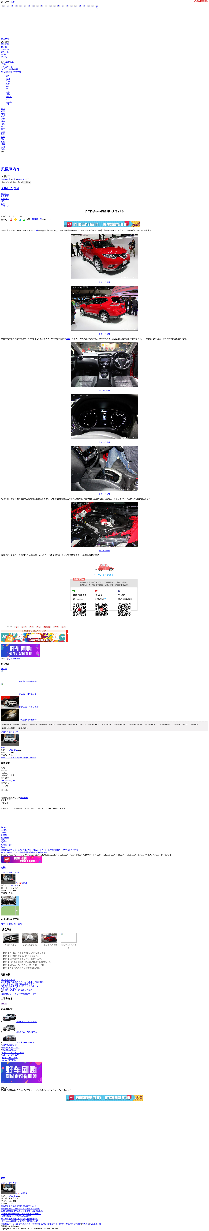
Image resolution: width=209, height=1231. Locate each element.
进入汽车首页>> (8, 980)
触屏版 (4, 47)
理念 (68, 339)
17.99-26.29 (13, 885)
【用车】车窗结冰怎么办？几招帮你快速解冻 (21, 968)
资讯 (3, 111)
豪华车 (4, 835)
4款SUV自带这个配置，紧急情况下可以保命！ (21, 1214)
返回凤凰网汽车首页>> (11, 732)
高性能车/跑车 (7, 845)
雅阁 (3, 850)
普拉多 (58, 850)
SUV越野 (5, 838)
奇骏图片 (16, 724)
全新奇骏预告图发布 (28, 720)
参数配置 (5, 196)
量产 (63, 627)
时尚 (3, 121)
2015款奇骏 (176, 724)
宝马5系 (48, 850)
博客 (3, 144)
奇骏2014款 (194, 724)
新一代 (24, 627)
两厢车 (4, 832)
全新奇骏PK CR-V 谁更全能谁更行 (16, 1216)
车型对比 (5, 54)
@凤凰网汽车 (14, 659)
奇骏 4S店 (83, 724)
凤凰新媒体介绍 (8, 1224)
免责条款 (69, 1224)
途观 (4, 1045)
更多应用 (5, 39)
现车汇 (9, 97)
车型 (8, 84)
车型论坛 (5, 206)
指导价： (5, 885)
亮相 (38, 627)
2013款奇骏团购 (106, 724)
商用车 (17, 69)
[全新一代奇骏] (104, 278)
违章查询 (5, 49)
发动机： (5, 890)
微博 (7, 62)
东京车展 (47, 627)
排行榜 (4, 57)
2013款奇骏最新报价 (163, 724)
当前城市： (6, 775)
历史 (3, 139)
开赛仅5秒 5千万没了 (10, 988)
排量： (4, 752)
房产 (3, 126)
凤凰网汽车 (10, 169)
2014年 (56, 627)
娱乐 (3, 116)
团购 (8, 94)
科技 (3, 129)
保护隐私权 (60, 1224)
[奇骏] (10, 745)
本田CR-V (20, 1022)
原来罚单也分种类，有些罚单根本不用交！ (19, 994)
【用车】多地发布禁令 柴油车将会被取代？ (20, 956)
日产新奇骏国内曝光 (28, 681)
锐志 (53, 850)
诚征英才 (51, 1224)
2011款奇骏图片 (150, 724)
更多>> (4, 669)
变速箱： (5, 755)
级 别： (5, 888)
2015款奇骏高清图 (119, 724)
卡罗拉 (64, 850)
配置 (20, 924)
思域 (29, 850)
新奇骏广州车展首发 (28, 694)
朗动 (10, 852)
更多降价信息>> (8, 780)
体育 (3, 119)
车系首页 (5, 194)
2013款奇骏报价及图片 (135, 724)
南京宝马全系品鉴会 (68, 946)
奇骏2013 (185, 724)
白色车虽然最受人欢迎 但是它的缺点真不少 (19, 986)
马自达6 (41, 850)
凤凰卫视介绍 (95, 1224)
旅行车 (4, 842)
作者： (4, 659)
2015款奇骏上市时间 (8, 728)
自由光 (5, 1060)
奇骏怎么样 (33, 724)
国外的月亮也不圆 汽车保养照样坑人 (16, 990)
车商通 (10, 69)
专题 (4, 69)
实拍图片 (5, 199)
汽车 (3, 124)
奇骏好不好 (43, 724)
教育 (3, 134)
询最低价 (5, 872)
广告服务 (43, 1224)
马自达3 (4, 852)
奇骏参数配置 (6, 724)
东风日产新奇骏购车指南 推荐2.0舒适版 (26, 1211)
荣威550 (43, 852)
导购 (8, 81)
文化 (3, 137)
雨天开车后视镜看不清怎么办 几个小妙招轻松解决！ (23, 982)
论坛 (8, 99)
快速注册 (9, 72)
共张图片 (21, 883)
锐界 (4, 1050)
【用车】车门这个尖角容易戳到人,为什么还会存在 (23, 953)
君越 (76, 850)
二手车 (9, 102)
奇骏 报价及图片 (93, 724)
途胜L (4, 1055)
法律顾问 (77, 1224)
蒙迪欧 (12, 850)
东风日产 (7, 188)
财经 (3, 114)
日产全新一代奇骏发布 (28, 707)
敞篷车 (4, 847)
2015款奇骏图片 (23, 728)
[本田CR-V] (9, 1022)
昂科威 (5, 1048)
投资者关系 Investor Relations (27, 1224)
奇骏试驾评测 (61, 724)
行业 (8, 104)
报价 (8, 89)
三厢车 (4, 830)
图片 (8, 86)
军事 (3, 142)
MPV (3, 840)
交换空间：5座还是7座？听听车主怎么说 (22, 1209)
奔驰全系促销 (10, 945)
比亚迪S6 (15, 852)
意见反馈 (85, 1224)
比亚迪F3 (71, 850)
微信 (12, 62)
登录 (3, 72)
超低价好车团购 (201, 1)
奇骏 (16, 188)
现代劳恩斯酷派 (26, 852)
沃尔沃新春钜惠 (30, 945)
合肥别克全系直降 (49, 945)
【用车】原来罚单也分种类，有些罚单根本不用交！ (24, 965)
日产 (16, 627)
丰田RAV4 (20, 1032)
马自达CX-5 (7, 1053)
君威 (7, 850)
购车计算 (5, 52)
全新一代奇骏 (104, 282)
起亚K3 (24, 850)
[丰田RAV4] (9, 1032)
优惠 (8, 92)
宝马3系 (18, 850)
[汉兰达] (9, 1042)
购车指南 (5, 1211)
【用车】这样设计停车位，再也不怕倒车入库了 (22, 959)
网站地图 (17, 72)
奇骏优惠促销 (72, 724)
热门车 (4, 827)
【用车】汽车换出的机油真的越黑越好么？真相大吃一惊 (26, 962)
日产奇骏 (5, 924)
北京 (13, 2)
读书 (3, 132)
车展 (4, 64)
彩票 (3, 147)
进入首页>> (14, 872)
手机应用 (5, 44)
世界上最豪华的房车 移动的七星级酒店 (17, 984)
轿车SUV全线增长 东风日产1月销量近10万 (19, 1219)
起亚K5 (34, 850)
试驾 (8, 79)
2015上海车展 (7, 67)
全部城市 (97, 6)
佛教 (3, 149)
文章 (3, 204)
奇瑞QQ (36, 852)
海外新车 (20, 179)
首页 (3, 109)
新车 (8, 76)
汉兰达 (19, 1042)
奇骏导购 (52, 724)
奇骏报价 (24, 724)
